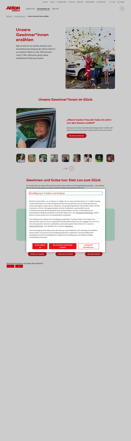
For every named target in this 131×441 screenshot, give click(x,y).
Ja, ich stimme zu (40, 246)
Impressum (69, 226)
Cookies (85, 221)
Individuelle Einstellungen (84, 213)
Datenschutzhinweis (36, 226)
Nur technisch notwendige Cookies (62, 246)
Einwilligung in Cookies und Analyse (47, 193)
